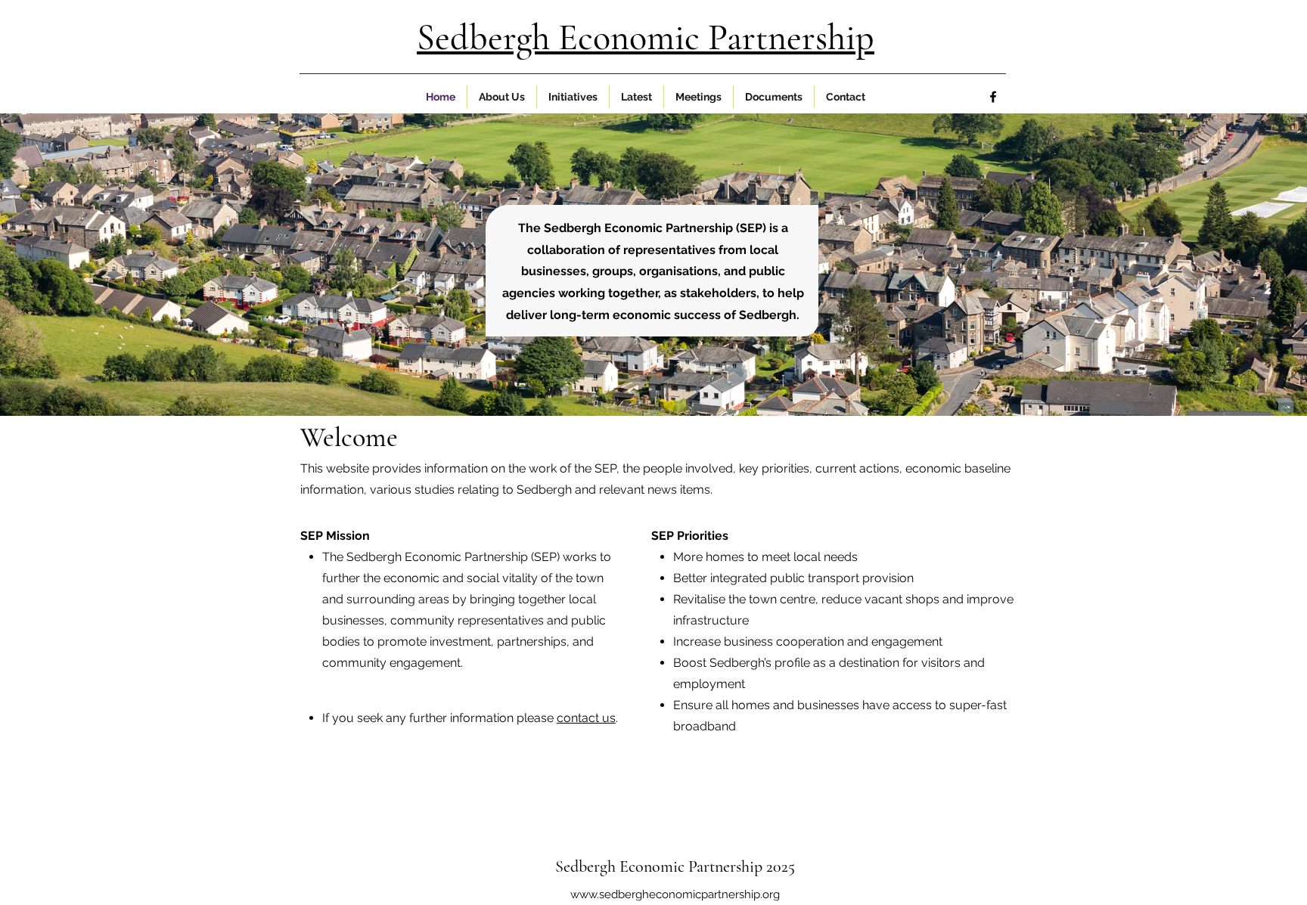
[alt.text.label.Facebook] (993, 96)
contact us (586, 718)
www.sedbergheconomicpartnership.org (675, 894)
